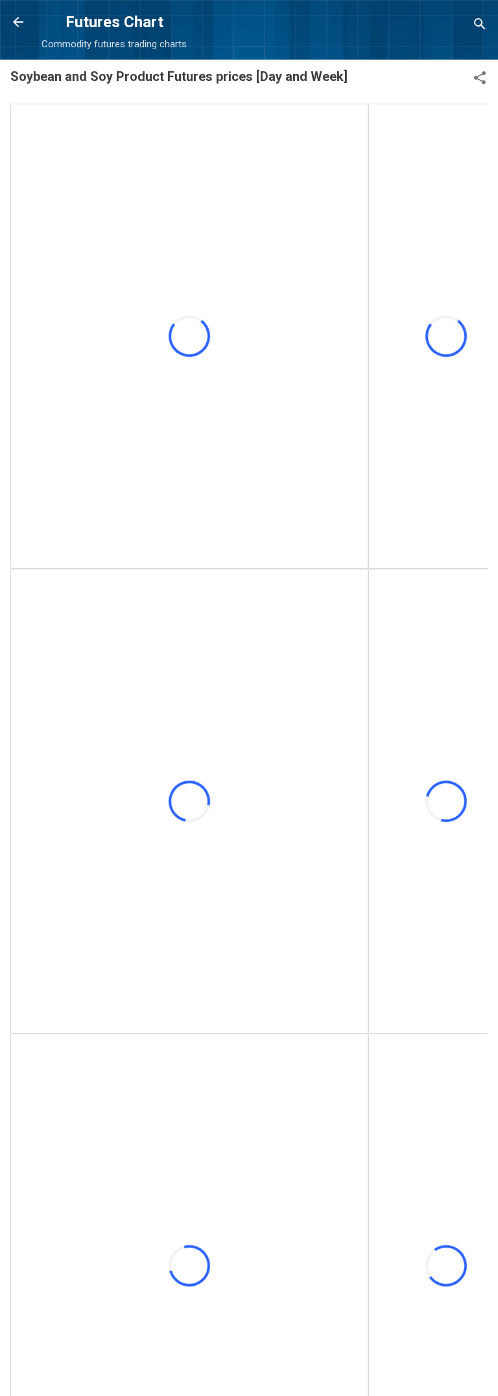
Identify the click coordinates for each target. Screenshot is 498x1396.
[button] (480, 80)
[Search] (480, 26)
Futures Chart (114, 22)
